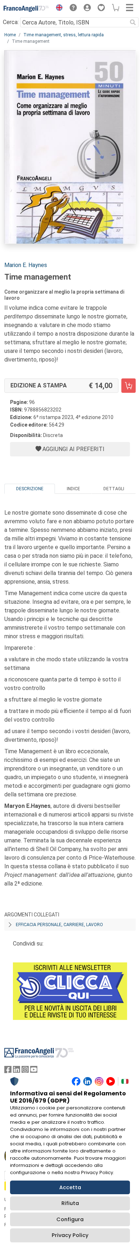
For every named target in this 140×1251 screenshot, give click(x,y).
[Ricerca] (133, 22)
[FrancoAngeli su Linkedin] (16, 1071)
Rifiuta (70, 1203)
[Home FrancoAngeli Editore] (26, 8)
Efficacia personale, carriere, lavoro (59, 924)
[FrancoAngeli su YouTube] (33, 1071)
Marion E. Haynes (25, 265)
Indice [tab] (73, 488)
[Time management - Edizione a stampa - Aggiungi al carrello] (128, 385)
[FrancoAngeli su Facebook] (7, 1071)
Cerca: (11, 22)
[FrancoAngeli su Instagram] (25, 1071)
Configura (70, 1219)
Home (10, 34)
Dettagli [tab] (113, 488)
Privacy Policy (70, 1235)
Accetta (70, 1187)
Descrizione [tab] (29, 488)
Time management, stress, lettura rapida (63, 34)
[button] (57, 9)
